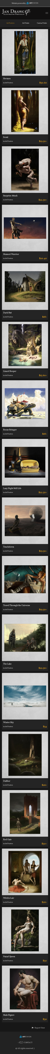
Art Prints (25, 23)
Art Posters (10, 23)
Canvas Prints (42, 23)
